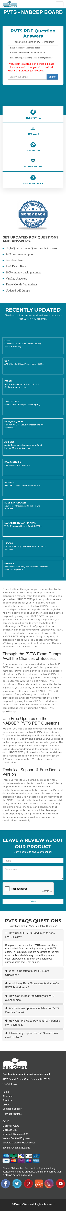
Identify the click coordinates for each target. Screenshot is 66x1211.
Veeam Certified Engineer (16, 1138)
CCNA (6, 1121)
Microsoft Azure (11, 1125)
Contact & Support (12, 1108)
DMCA (6, 1104)
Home (6, 1091)
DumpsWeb (21, 1204)
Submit (52, 76)
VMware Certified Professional (19, 1142)
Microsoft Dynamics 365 (15, 1134)
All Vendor (8, 1096)
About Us (7, 1100)
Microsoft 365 (10, 1129)
